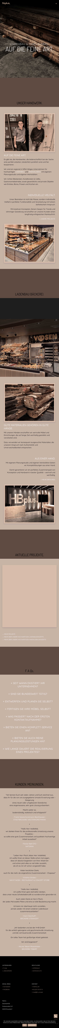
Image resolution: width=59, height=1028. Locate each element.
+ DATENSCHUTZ (37, 971)
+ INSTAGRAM (6, 986)
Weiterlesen (32, 1025)
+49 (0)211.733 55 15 (37, 989)
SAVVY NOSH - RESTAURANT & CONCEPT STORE (29, 880)
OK (24, 1025)
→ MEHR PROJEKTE (8, 634)
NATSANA (30, 846)
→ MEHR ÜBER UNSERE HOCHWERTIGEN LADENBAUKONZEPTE (23, 637)
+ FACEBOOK (6, 989)
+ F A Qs (4, 968)
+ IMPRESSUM (36, 968)
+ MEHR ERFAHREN (48, 480)
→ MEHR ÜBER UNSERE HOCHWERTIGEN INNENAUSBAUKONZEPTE (24, 640)
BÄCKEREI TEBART (29, 949)
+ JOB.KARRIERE (7, 971)
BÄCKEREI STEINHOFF (29, 918)
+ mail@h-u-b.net (37, 992)
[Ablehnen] (57, 1023)
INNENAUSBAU (35, 172)
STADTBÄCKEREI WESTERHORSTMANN (29, 820)
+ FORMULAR (35, 986)
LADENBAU (20, 172)
